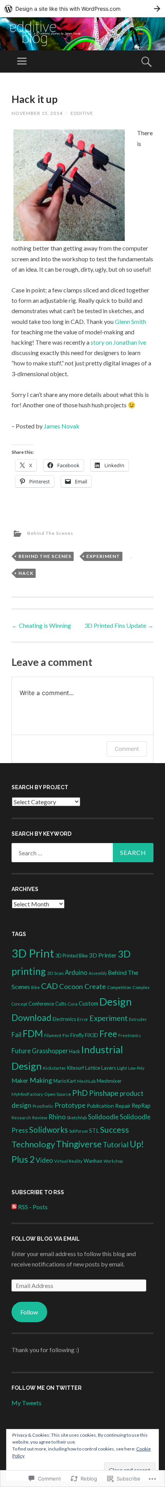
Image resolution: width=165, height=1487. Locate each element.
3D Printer (103, 955)
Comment (127, 748)
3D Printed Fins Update (118, 625)
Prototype (70, 1105)
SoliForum (78, 1131)
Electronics (64, 1019)
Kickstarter (54, 1068)
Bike (35, 987)
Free (108, 1034)
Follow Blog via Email (46, 1239)
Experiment (103, 556)
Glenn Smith (130, 321)
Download (31, 1017)
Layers (108, 1068)
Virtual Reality (68, 1160)
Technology (33, 1144)
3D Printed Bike (71, 956)
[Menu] (21, 61)
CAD (49, 986)
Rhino (57, 1117)
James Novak (61, 426)
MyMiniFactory (27, 1094)
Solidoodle (103, 1117)
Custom (88, 1003)
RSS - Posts (33, 1206)
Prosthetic (43, 1106)
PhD (80, 1092)
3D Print (33, 953)
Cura (73, 1003)
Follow (29, 1312)
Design (115, 1001)
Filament (52, 1035)
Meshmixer (109, 1081)
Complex (141, 987)
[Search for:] (82, 852)
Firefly (77, 1035)
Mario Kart (64, 1081)
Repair (122, 1105)
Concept (19, 1003)
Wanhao (93, 1161)
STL (94, 1130)
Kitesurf (75, 1068)
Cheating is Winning (41, 625)
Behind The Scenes (50, 533)
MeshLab (86, 1081)
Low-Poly (136, 1067)
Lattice (92, 1068)
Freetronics (129, 1035)
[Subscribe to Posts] (14, 1206)
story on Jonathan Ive (118, 342)
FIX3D (91, 1035)
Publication (100, 1105)
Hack (25, 573)
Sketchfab (77, 1117)
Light (122, 1068)
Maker (20, 1080)
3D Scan (55, 973)
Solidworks (48, 1129)
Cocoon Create (82, 986)
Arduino (76, 972)
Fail (16, 1034)
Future (21, 1051)
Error (82, 1019)
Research (21, 1117)
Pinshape (104, 1093)
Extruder (138, 1019)
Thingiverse (79, 1144)
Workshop (113, 1160)
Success (114, 1130)
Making (41, 1080)
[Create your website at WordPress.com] (82, 8)
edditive (82, 113)
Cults (60, 1004)
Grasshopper (50, 1050)
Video (44, 1160)
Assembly (98, 973)
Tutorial (116, 1144)
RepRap (141, 1105)
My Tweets (26, 1402)
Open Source (57, 1094)
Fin (66, 1035)
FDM (33, 1033)
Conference (41, 1004)
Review (39, 1117)
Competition (119, 987)
